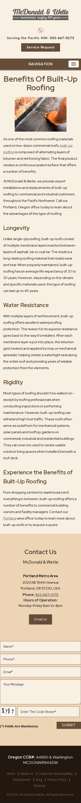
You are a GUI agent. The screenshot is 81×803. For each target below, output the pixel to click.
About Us (26, 773)
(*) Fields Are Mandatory (19, 726)
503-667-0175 (62, 38)
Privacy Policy (56, 780)
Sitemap (39, 786)
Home (10, 773)
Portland (9, 518)
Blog (39, 780)
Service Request (41, 47)
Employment (21, 780)
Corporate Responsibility (55, 773)
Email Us (40, 619)
